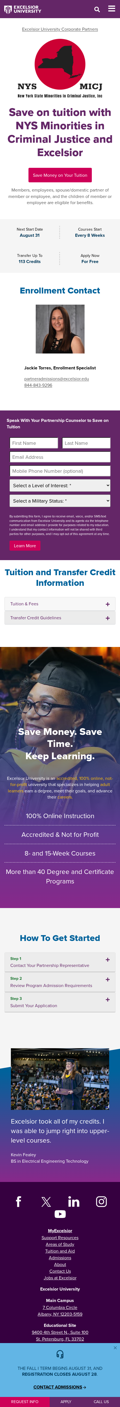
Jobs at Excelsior (60, 1278)
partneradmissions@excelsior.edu (56, 379)
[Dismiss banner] (115, 1347)
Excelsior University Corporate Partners (60, 29)
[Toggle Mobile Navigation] (114, 8)
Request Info (25, 1401)
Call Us (101, 1401)
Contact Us (60, 1271)
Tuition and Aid (60, 1251)
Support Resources (60, 1237)
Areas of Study (60, 1244)
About (60, 1264)
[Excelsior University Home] (20, 7)
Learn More (25, 546)
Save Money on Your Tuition (60, 175)
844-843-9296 (38, 385)
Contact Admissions (57, 1387)
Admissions (60, 1258)
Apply (66, 1401)
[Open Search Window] (97, 9)
